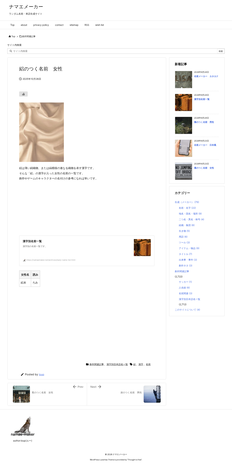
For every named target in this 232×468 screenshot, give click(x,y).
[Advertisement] (86, 208)
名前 (148, 364)
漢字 (140, 364)
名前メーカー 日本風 (205, 145)
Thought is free (134, 459)
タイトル (185, 253)
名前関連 (185, 293)
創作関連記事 (28, 36)
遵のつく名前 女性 (204, 167)
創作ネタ (185, 265)
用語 (183, 236)
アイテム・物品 (189, 248)
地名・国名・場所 (190, 213)
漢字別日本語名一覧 (117, 364)
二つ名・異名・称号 (191, 219)
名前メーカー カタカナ (206, 76)
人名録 (184, 287)
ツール (184, 242)
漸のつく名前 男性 (204, 122)
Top (13, 36)
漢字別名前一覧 (202, 99)
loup (41, 374)
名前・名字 (187, 207)
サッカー (185, 281)
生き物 (184, 230)
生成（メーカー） (187, 202)
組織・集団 (187, 225)
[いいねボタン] (23, 94)
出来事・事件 (188, 259)
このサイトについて (187, 309)
